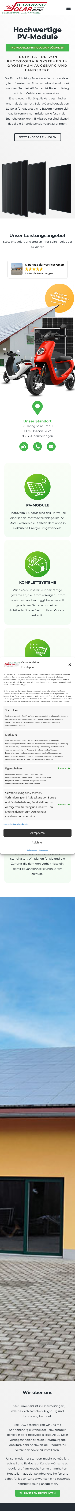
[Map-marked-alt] (23, 446)
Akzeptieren (37, 833)
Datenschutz (32, 849)
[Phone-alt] (37, 446)
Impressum (43, 849)
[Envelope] (51, 446)
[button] (70, 664)
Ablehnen (37, 842)
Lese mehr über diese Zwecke (15, 823)
